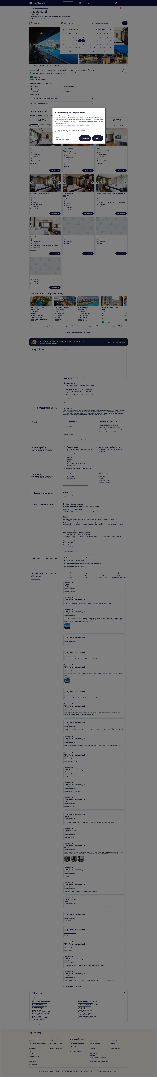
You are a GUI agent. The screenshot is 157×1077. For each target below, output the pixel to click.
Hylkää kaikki (84, 138)
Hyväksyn (97, 138)
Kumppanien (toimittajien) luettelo (63, 131)
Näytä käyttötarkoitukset (62, 138)
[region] (79, 126)
